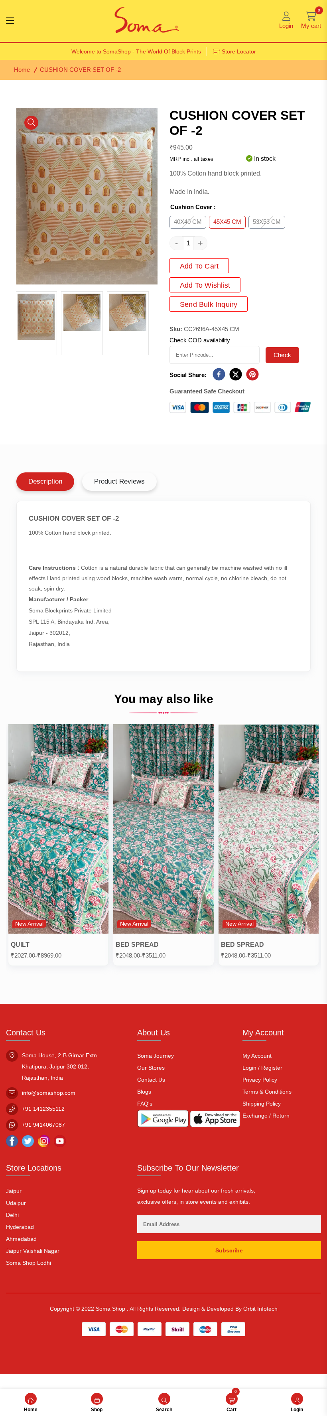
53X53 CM (267, 221)
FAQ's (144, 1103)
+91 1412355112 (43, 1109)
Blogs (144, 1091)
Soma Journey (155, 1056)
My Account (257, 1056)
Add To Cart (199, 266)
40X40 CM (188, 221)
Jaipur (14, 1191)
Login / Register (262, 1067)
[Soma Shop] (146, 21)
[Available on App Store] (215, 1120)
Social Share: (188, 374)
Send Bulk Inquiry (208, 304)
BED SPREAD (137, 944)
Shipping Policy (261, 1103)
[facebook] (219, 375)
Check (282, 355)
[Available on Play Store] (163, 1120)
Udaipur (16, 1203)
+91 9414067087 (43, 1125)
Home (22, 69)
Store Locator (239, 51)
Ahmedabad (21, 1239)
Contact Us (151, 1079)
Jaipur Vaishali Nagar (32, 1251)
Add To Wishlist (205, 285)
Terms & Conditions (267, 1091)
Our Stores (151, 1067)
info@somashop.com (48, 1093)
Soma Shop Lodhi (28, 1263)
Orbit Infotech (260, 1308)
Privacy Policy (259, 1079)
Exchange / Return (266, 1115)
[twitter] (235, 375)
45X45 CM (227, 221)
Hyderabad (20, 1227)
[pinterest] (252, 375)
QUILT (20, 944)
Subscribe (229, 1250)
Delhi (12, 1215)
